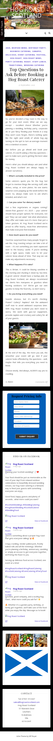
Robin (10, 382)
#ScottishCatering (13, 571)
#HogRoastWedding (14, 507)
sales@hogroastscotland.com (27, 702)
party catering (14, 62)
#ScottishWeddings (13, 504)
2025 (8, 48)
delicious (11, 55)
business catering (20, 51)
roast (27, 62)
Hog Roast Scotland (26, 12)
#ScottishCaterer (31, 507)
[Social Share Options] (6, 521)
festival (41, 55)
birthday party (37, 48)
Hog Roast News (32, 58)
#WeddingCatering (31, 504)
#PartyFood (41, 571)
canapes (36, 51)
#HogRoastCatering (32, 568)
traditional (16, 65)
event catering (26, 55)
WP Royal (32, 736)
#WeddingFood (12, 510)
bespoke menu (19, 48)
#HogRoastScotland (14, 568)
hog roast (16, 58)
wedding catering (34, 65)
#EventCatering (28, 571)
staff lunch (39, 62)
